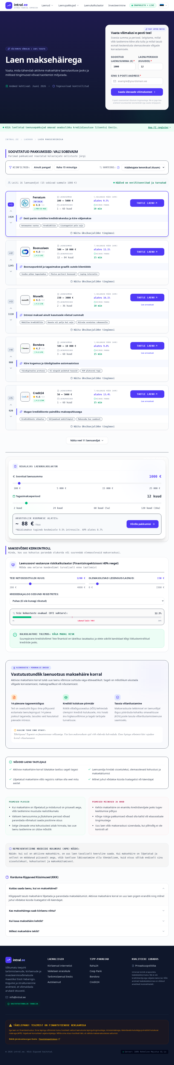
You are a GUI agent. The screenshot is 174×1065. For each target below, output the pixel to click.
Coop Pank (96, 971)
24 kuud (58, 508)
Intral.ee (12, 139)
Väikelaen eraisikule (59, 971)
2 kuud (18, 508)
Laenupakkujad (67, 5)
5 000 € (61, 488)
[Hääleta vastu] (11, 222)
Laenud (46, 5)
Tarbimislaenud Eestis (60, 976)
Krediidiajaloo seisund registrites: (34, 594)
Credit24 (94, 982)
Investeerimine (117, 5)
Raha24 (94, 965)
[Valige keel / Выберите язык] (163, 5)
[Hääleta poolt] (11, 211)
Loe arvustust (147, 304)
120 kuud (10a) (150, 508)
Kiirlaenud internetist (60, 965)
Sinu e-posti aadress (126, 75)
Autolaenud (54, 982)
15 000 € (107, 488)
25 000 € (154, 488)
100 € (17, 488)
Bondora (94, 976)
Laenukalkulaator (94, 5)
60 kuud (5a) (102, 508)
